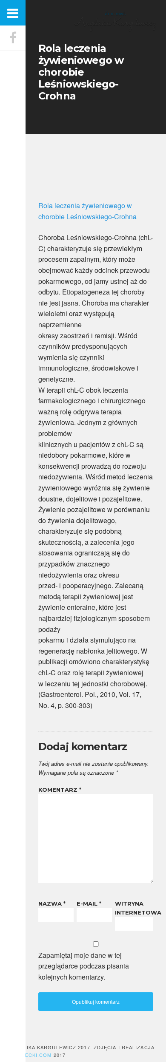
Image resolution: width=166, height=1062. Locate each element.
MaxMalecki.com (27, 1054)
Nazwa (52, 903)
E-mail (89, 903)
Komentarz (59, 789)
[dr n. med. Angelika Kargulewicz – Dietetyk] (114, 29)
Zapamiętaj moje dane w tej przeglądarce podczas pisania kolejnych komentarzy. (83, 966)
